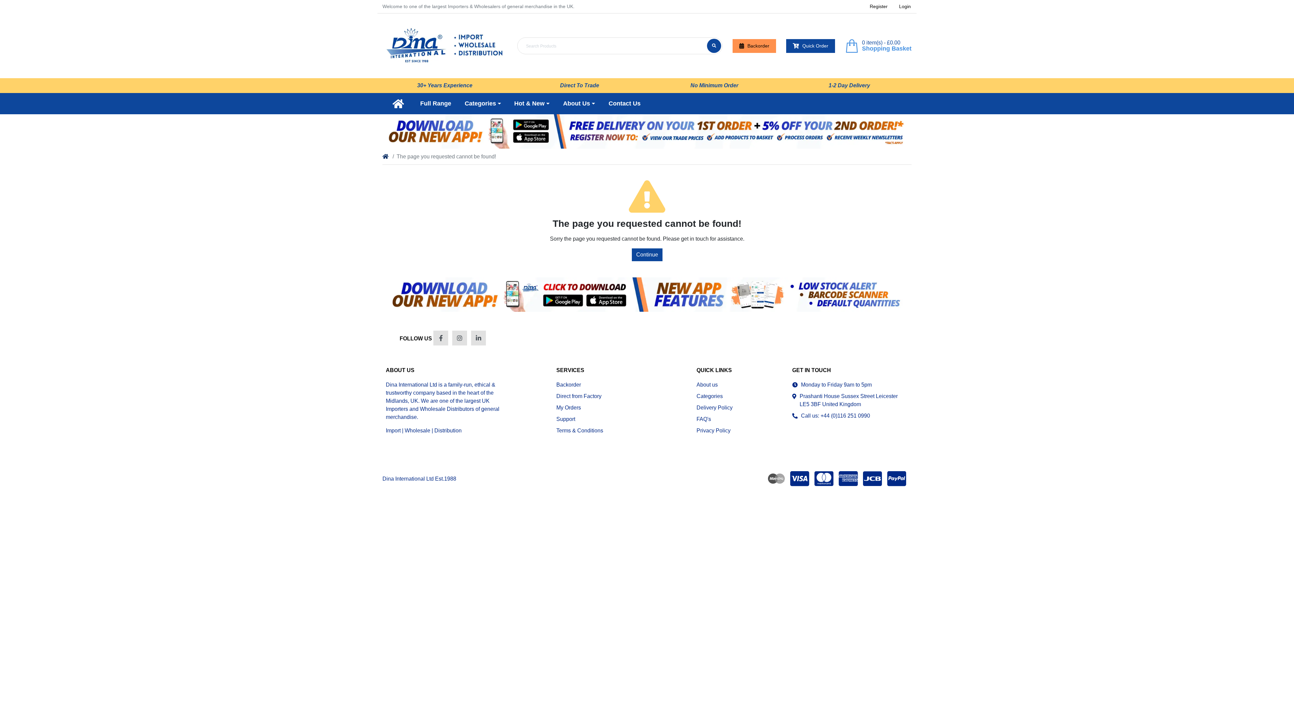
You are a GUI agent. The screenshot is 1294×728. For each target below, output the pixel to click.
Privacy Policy (714, 430)
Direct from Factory (579, 396)
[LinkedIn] (478, 338)
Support (565, 419)
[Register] (647, 131)
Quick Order (815, 46)
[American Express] (848, 478)
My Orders (568, 408)
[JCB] (872, 478)
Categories (710, 396)
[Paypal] (898, 478)
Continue (647, 254)
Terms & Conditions (579, 430)
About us (707, 385)
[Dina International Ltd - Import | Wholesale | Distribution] (444, 46)
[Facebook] (440, 338)
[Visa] (800, 478)
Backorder (758, 46)
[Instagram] (459, 338)
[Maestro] (775, 478)
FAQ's (704, 419)
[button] (483, 103)
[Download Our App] (647, 294)
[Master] (824, 478)
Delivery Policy (715, 408)
